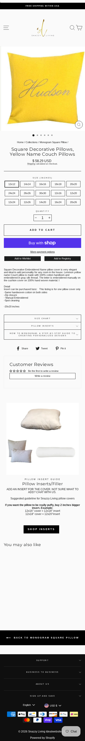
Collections (32, 142)
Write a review (42, 376)
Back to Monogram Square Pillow (45, 637)
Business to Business (42, 672)
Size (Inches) (42, 178)
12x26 (27, 202)
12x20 (73, 193)
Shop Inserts (41, 529)
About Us (42, 684)
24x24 (11, 193)
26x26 (27, 193)
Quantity (42, 211)
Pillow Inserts (42, 326)
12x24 (11, 202)
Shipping (31, 164)
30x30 (42, 193)
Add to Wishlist (23, 258)
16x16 (42, 184)
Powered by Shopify (42, 737)
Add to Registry (62, 258)
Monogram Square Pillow (53, 142)
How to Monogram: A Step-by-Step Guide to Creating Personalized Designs (42, 334)
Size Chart (42, 319)
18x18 (58, 184)
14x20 (42, 202)
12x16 (58, 193)
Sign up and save (42, 696)
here (34, 289)
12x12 (11, 184)
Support (42, 660)
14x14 (27, 184)
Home (20, 142)
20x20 (73, 184)
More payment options (42, 251)
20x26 (73, 202)
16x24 (58, 202)
